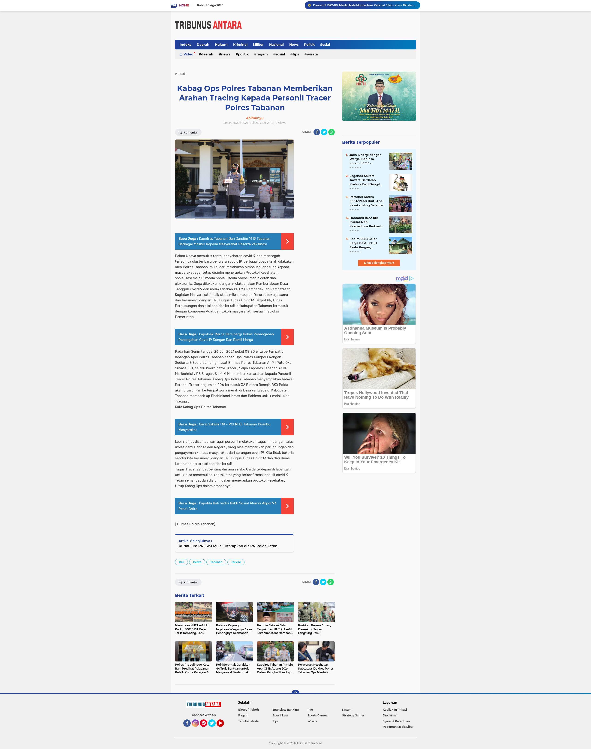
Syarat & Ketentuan (396, 721)
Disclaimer (390, 715)
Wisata (312, 54)
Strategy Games (353, 715)
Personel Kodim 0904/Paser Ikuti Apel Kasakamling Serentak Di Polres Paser (367, 201)
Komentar (190, 132)
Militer (258, 44)
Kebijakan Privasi (395, 709)
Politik (309, 44)
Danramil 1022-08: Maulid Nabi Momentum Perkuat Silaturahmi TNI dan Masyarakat (365, 222)
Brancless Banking (286, 709)
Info (310, 709)
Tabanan (216, 562)
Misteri (346, 709)
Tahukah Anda (248, 721)
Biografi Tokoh (248, 709)
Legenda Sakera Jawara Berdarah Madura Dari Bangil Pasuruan (365, 180)
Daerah (203, 44)
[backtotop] (295, 694)
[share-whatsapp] (331, 132)
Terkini (236, 562)
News (294, 44)
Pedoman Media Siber (398, 726)
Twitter (214, 729)
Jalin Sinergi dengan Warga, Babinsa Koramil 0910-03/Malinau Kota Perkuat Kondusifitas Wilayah (366, 159)
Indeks (185, 44)
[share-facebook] (317, 132)
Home (184, 5)
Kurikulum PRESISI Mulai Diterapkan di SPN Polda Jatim (228, 546)
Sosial (325, 44)
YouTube (223, 729)
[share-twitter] (324, 132)
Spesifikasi (280, 715)
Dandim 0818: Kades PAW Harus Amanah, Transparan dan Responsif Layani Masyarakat (364, 5)
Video (188, 54)
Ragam (262, 54)
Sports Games (317, 715)
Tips (296, 54)
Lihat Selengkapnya (378, 262)
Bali (181, 562)
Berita (197, 562)
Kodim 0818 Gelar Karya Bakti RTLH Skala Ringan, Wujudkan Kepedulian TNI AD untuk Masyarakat (367, 243)
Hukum (221, 44)
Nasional (276, 44)
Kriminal (240, 44)
